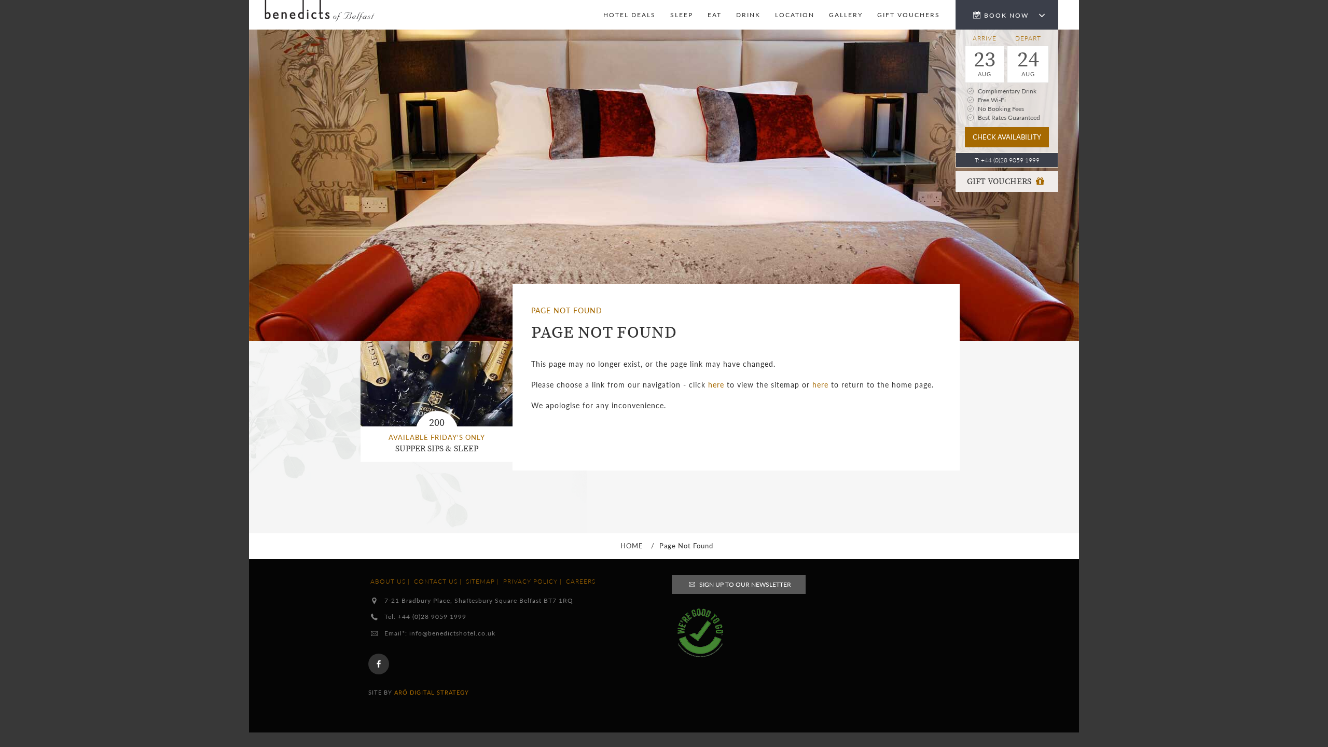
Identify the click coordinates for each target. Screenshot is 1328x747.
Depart (1028, 38)
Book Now (1007, 15)
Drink (748, 14)
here (716, 384)
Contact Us (436, 581)
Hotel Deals (629, 14)
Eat (715, 14)
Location (794, 14)
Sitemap (480, 581)
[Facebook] (378, 664)
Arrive (985, 38)
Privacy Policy (530, 581)
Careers (581, 581)
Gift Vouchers (1000, 181)
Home (631, 545)
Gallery (846, 14)
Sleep (681, 14)
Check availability (1007, 137)
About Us (388, 581)
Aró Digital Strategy (431, 692)
